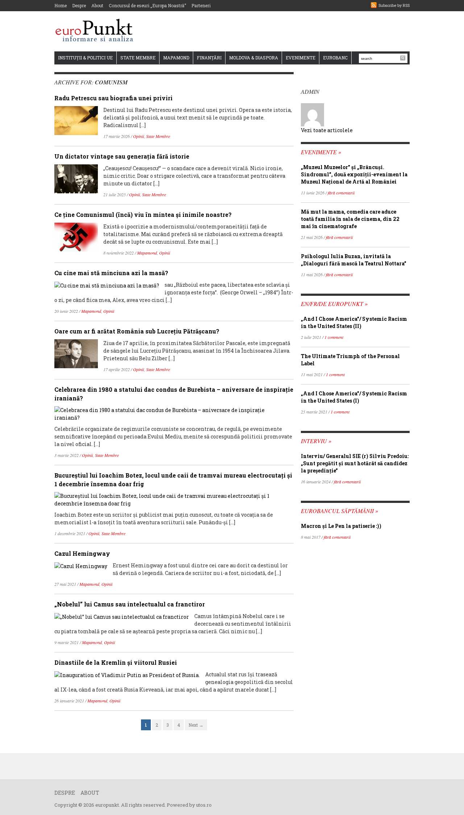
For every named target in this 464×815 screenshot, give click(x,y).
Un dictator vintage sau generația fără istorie (121, 156)
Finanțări (209, 57)
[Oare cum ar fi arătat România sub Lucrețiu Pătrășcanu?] (76, 353)
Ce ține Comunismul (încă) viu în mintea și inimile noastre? (143, 214)
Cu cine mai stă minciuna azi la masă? (111, 273)
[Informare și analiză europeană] (96, 31)
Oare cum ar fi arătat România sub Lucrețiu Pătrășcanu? (136, 331)
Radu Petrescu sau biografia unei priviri (113, 98)
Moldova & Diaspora (253, 57)
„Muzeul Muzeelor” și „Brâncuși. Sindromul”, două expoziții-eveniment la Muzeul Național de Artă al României (354, 174)
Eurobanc (335, 57)
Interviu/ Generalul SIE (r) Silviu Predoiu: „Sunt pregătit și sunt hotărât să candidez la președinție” (355, 463)
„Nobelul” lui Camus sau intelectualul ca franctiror (129, 604)
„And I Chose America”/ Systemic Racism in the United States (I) (354, 397)
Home (60, 5)
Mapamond (176, 57)
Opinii (138, 136)
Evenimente (300, 57)
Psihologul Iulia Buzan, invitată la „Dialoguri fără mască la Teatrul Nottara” (353, 260)
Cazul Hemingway (82, 553)
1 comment (333, 337)
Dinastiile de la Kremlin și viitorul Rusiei (115, 662)
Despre (79, 5)
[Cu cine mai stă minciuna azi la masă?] (106, 284)
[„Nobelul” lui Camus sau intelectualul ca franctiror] (121, 616)
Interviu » (316, 441)
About (97, 5)
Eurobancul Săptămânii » (339, 510)
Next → (195, 725)
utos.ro (204, 805)
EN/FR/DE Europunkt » (334, 303)
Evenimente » (321, 152)
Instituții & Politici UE (85, 57)
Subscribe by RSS (394, 5)
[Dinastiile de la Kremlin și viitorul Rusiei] (127, 674)
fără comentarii (341, 193)
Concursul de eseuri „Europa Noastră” (147, 5)
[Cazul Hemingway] (80, 565)
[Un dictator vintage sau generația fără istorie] (76, 178)
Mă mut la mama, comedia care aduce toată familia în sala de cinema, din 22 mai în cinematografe (350, 219)
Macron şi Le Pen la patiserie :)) (341, 525)
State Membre (138, 57)
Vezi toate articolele (327, 130)
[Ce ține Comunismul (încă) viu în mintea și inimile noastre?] (76, 236)
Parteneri (201, 5)
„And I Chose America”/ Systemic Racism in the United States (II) (354, 322)
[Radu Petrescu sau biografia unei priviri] (76, 120)
